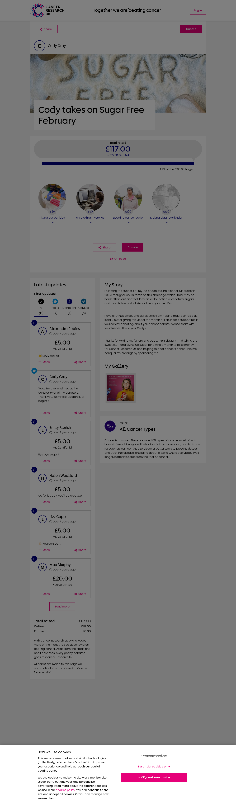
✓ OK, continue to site (154, 777)
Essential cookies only (154, 766)
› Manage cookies (154, 756)
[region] (118, 778)
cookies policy (65, 790)
